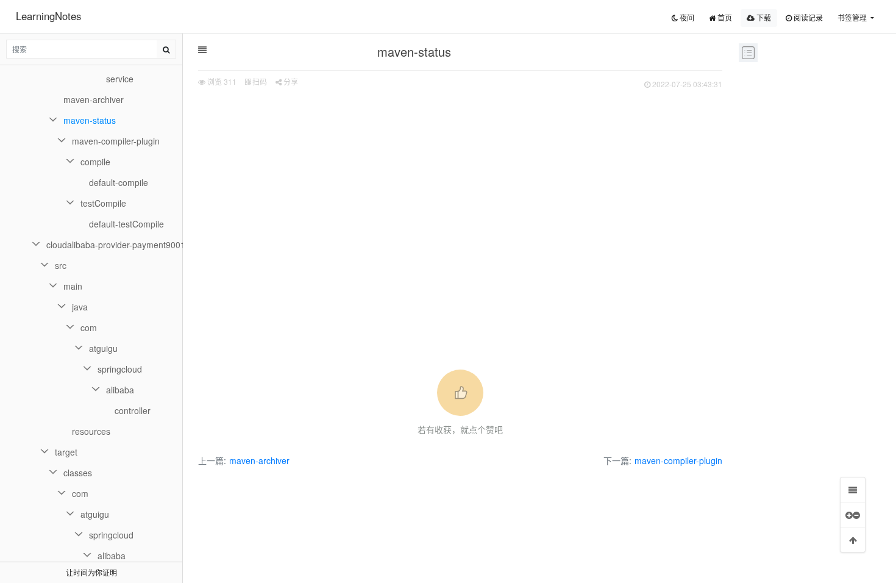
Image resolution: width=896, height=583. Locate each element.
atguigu (103, 348)
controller (133, 410)
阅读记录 (807, 17)
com (88, 327)
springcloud (120, 369)
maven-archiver (259, 460)
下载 (763, 17)
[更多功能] (853, 515)
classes (77, 473)
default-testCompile (126, 224)
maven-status (89, 120)
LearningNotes (48, 16)
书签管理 (853, 17)
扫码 (259, 81)
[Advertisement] (460, 183)
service (119, 79)
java (80, 307)
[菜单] (853, 489)
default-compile (118, 182)
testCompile (103, 203)
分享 (290, 81)
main (72, 286)
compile (95, 162)
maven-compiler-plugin (678, 460)
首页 (724, 17)
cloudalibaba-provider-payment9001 (114, 244)
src (60, 265)
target (66, 452)
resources (91, 431)
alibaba (120, 390)
